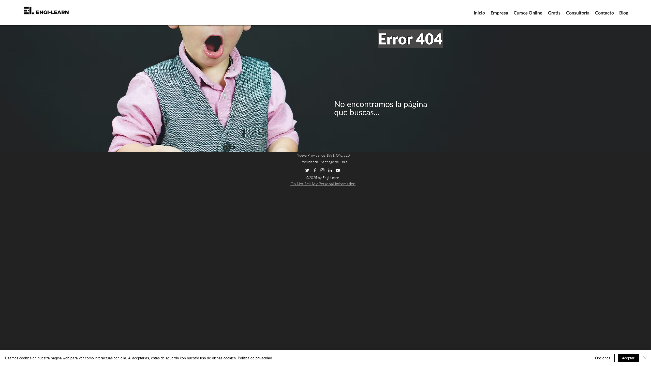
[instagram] (322, 170)
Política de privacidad (255, 357)
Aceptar (628, 357)
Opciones (602, 357)
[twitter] (307, 170)
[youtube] (337, 170)
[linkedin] (330, 170)
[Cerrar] (645, 358)
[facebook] (314, 170)
